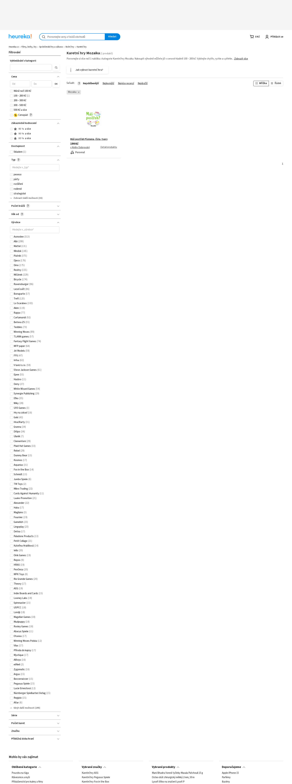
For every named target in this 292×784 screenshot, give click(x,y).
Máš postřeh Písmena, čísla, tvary (88, 139)
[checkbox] (11, 91)
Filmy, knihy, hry (28, 46)
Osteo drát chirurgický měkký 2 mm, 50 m (173, 777)
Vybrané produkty (163, 767)
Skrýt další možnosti (24, 707)
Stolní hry (69, 46)
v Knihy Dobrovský (80, 147)
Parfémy (226, 777)
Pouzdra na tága (20, 773)
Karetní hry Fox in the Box (95, 781)
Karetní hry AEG (90, 773)
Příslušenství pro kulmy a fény (27, 781)
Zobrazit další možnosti (26, 198)
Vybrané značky (92, 767)
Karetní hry (82, 46)
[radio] (11, 128)
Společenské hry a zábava (51, 46)
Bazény (226, 781)
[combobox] (72, 36)
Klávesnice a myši (21, 777)
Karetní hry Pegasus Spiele (96, 777)
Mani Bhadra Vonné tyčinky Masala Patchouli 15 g (177, 773)
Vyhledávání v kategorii (23, 61)
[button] (30, 67)
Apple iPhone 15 (230, 773)
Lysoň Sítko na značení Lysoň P (168, 781)
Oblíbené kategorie (24, 767)
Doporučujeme (231, 767)
